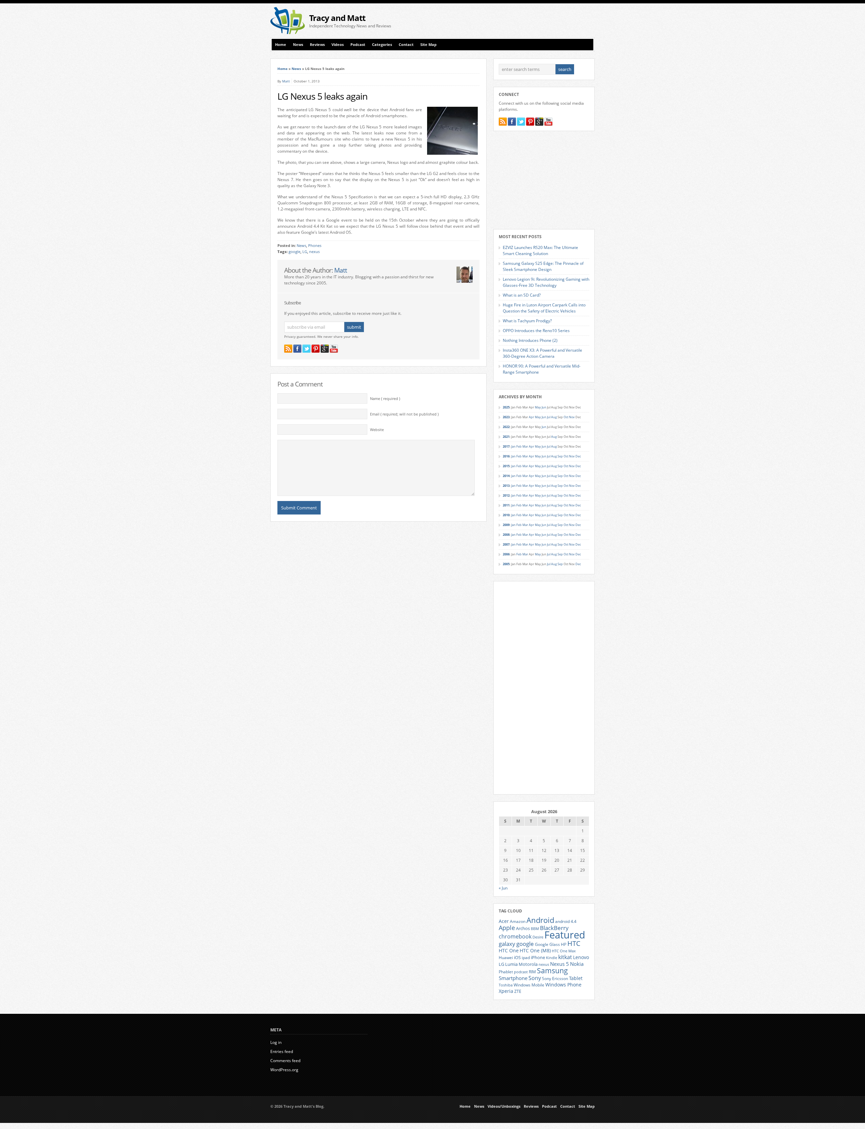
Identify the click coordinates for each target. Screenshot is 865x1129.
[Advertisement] (516, 20)
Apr (531, 417)
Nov (572, 417)
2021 (506, 436)
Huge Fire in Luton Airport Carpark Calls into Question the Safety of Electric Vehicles (544, 308)
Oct (566, 417)
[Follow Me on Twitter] (306, 349)
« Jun (503, 888)
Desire (538, 937)
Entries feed (281, 1051)
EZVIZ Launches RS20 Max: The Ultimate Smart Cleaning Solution (540, 250)
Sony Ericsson (555, 978)
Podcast (357, 44)
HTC (573, 943)
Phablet (506, 971)
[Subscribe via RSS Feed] (288, 349)
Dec (578, 456)
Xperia (506, 991)
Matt (286, 81)
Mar (525, 446)
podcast (521, 972)
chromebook (515, 936)
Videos (337, 44)
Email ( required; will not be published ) (404, 414)
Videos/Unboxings (504, 1106)
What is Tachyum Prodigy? (527, 321)
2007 (506, 544)
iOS (517, 957)
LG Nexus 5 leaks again (322, 96)
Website (377, 429)
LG (304, 251)
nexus (314, 251)
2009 (506, 525)
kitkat (565, 957)
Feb (519, 446)
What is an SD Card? (522, 295)
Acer (504, 921)
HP (563, 944)
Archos (523, 928)
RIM (532, 971)
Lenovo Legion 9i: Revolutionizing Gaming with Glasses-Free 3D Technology (546, 282)
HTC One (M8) (535, 951)
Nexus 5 (559, 963)
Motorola (528, 964)
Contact (406, 44)
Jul (548, 417)
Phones (314, 245)
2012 (506, 495)
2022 (506, 427)
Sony (534, 978)
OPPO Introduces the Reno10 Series (536, 330)
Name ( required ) (385, 398)
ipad (526, 957)
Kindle (551, 957)
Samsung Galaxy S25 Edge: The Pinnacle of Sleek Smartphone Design (543, 266)
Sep (560, 456)
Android (540, 920)
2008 (506, 534)
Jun (544, 407)
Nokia (577, 964)
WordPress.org (284, 1070)
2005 (506, 564)
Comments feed (285, 1060)
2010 (506, 515)
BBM (535, 928)
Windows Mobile (529, 984)
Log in (275, 1042)
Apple (507, 927)
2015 (506, 466)
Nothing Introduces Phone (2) (530, 340)
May (538, 407)
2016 (506, 456)
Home (280, 44)
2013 (506, 485)
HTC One (509, 950)
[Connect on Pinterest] (316, 349)
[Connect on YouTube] (334, 349)
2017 (506, 446)
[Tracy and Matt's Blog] (287, 32)
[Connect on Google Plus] (325, 349)
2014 (506, 476)
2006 (506, 554)
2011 (506, 505)
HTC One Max (564, 951)
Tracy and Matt (337, 17)
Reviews (317, 44)
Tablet (576, 978)
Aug (554, 417)
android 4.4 (565, 921)
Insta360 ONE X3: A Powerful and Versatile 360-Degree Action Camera (542, 353)
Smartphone (513, 978)
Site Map (428, 44)
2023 (506, 417)
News (298, 44)
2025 (506, 407)
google (294, 251)
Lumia (511, 964)
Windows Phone (563, 985)
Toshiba (506, 985)
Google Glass (547, 944)
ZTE (517, 991)
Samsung (552, 970)
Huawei (506, 957)
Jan (513, 446)
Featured (564, 935)
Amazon (517, 921)
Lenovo (581, 957)
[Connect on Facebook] (297, 349)
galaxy (507, 944)
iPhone (538, 957)
